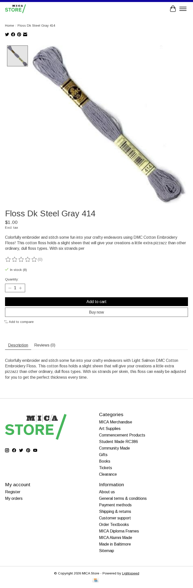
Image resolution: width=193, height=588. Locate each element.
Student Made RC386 (118, 441)
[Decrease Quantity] (10, 288)
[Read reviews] (21, 260)
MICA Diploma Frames (119, 531)
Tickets (105, 468)
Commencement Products (122, 435)
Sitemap (106, 551)
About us (107, 492)
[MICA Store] (15, 9)
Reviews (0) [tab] (44, 345)
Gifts (103, 455)
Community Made (114, 448)
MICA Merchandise (115, 422)
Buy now (96, 312)
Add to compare (21, 322)
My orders (14, 498)
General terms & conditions (123, 498)
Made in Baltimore (115, 544)
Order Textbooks (114, 524)
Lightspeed (130, 573)
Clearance (108, 474)
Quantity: (12, 279)
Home (9, 25)
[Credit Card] (95, 580)
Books (104, 461)
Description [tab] (18, 345)
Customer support (115, 518)
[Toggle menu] (183, 9)
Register (12, 492)
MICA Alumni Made (115, 537)
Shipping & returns (115, 511)
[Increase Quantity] (20, 288)
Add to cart (96, 302)
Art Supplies (110, 428)
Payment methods (115, 505)
